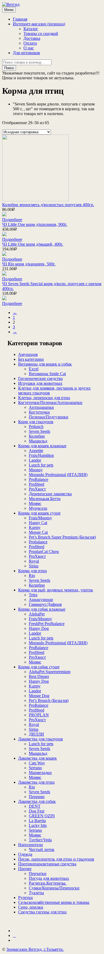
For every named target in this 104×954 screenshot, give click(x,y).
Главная (20, 19)
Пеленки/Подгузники (48, 417)
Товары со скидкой (40, 33)
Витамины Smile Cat (47, 373)
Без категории (31, 359)
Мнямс (35, 503)
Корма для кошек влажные (42, 445)
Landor (35, 460)
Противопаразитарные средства (47, 864)
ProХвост (37, 489)
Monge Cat (38, 532)
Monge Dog (39, 695)
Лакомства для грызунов (40, 739)
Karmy (35, 527)
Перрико (37, 796)
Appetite (36, 450)
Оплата (30, 43)
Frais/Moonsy (40, 518)
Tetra (33, 594)
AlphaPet (37, 614)
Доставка (31, 38)
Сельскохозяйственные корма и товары (53, 902)
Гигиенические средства (40, 378)
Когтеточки (39, 412)
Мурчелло (38, 508)
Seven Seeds (39, 431)
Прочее (24, 868)
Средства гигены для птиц (42, 912)
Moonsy (36, 470)
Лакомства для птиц (36, 782)
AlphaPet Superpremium (49, 671)
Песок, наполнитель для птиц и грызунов (56, 859)
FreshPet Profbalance (47, 623)
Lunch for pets (41, 465)
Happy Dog (39, 628)
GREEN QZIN (42, 816)
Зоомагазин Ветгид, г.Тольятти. (35, 949)
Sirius (33, 566)
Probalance (38, 542)
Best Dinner (39, 676)
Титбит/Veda (40, 840)
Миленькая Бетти (45, 498)
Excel (33, 369)
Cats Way (37, 763)
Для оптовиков (26, 52)
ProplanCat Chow (44, 551)
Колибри (37, 436)
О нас (28, 48)
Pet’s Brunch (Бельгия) (49, 700)
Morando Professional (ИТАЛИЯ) (58, 474)
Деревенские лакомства (50, 494)
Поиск (9, 68)
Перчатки (37, 873)
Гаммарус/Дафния (45, 604)
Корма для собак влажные (41, 609)
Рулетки (25, 897)
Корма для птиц (32, 570)
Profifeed (36, 484)
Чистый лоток (41, 849)
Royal (34, 561)
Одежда (25, 854)
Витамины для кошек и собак (45, 364)
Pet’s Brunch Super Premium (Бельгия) (62, 537)
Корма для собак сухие (38, 667)
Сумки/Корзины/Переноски (54, 888)
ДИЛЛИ (36, 734)
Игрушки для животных (40, 383)
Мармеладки (40, 772)
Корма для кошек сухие (39, 513)
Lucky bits (38, 825)
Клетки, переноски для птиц (44, 397)
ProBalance (38, 479)
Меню (9, 10)
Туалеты (36, 892)
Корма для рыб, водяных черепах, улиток (55, 590)
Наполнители (30, 844)
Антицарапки (41, 407)
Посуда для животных (49, 878)
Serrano (35, 767)
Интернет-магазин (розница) (39, 24)
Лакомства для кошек (37, 758)
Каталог (30, 28)
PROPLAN (39, 715)
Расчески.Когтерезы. (47, 883)
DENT (35, 806)
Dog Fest (36, 811)
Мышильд (38, 441)
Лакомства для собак (37, 801)
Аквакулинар (41, 599)
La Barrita (37, 820)
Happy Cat (38, 522)
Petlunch (36, 426)
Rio (32, 575)
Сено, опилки (30, 907)
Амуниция (28, 354)
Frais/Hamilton (41, 455)
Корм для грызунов (35, 421)
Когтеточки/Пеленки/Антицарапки (50, 402)
